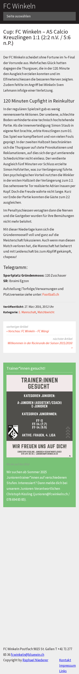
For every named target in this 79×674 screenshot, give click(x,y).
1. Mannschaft (27, 312)
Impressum (67, 665)
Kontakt (65, 660)
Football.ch (50, 294)
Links (63, 671)
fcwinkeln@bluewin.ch (27, 654)
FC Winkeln (19, 6)
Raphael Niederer (35, 660)
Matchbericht (45, 312)
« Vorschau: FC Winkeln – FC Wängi (27, 331)
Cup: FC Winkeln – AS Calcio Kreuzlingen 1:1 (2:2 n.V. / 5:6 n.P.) (37, 37)
